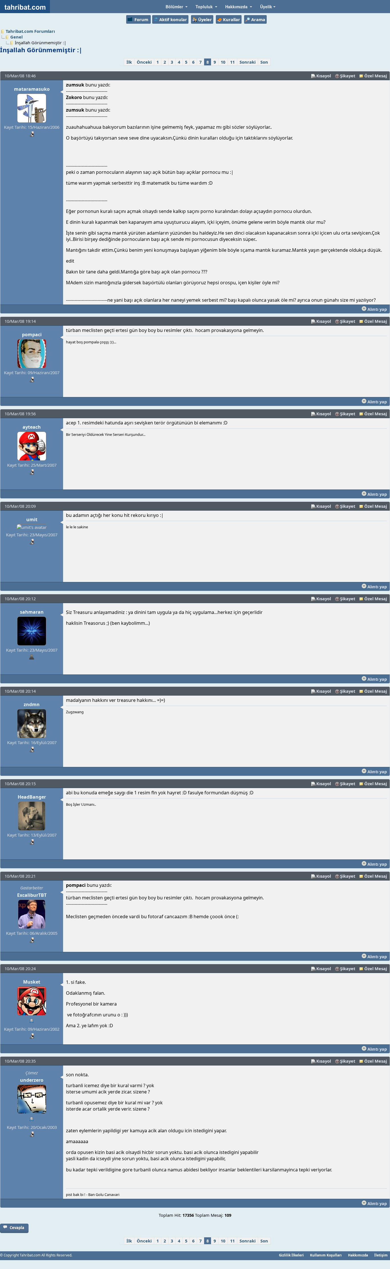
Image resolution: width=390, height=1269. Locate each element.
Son (264, 62)
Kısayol (323, 75)
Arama (258, 19)
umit (31, 519)
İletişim (381, 1255)
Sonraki (248, 62)
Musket (31, 982)
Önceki (144, 62)
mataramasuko (32, 89)
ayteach (32, 427)
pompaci (32, 334)
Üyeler (205, 19)
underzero (31, 1080)
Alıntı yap (376, 309)
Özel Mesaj (375, 75)
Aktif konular (173, 19)
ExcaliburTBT (32, 895)
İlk (129, 62)
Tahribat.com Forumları (30, 31)
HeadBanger (32, 797)
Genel (16, 37)
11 (232, 62)
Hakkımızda (358, 1255)
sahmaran (32, 612)
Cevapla (17, 1227)
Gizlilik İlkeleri (291, 1255)
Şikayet (347, 75)
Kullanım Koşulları (326, 1255)
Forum (141, 19)
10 (223, 62)
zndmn (32, 704)
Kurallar (231, 19)
